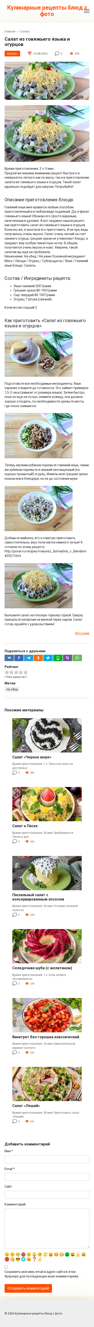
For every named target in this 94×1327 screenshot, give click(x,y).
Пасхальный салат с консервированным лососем (38, 897)
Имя (9, 1151)
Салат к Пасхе (25, 826)
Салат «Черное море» (31, 757)
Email (10, 1169)
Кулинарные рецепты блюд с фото (47, 10)
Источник (82, 633)
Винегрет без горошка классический (45, 1037)
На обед (12, 689)
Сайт (8, 1186)
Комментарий (15, 1204)
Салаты (12, 53)
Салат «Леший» (26, 1106)
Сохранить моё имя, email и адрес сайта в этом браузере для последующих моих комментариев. (42, 1274)
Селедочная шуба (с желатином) (42, 968)
